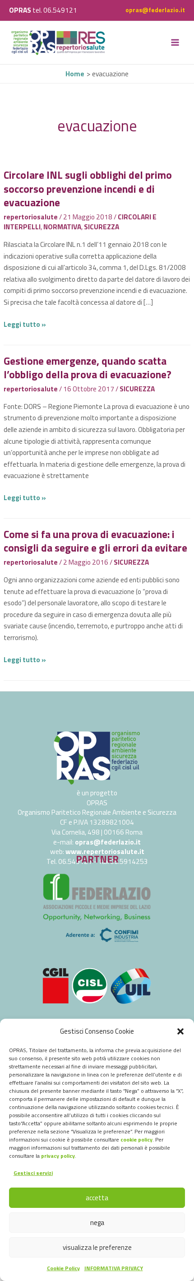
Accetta (97, 1198)
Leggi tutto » (25, 324)
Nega (97, 1222)
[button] (180, 1031)
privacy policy (58, 1155)
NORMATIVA (62, 226)
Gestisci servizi (33, 1173)
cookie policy (136, 1139)
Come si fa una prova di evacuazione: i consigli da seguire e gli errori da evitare (95, 541)
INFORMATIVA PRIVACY (113, 1268)
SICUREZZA (101, 226)
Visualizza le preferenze (97, 1247)
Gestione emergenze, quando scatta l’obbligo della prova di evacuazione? (87, 367)
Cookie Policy (63, 1268)
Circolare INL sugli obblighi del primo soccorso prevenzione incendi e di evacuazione (88, 188)
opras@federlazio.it (155, 9)
